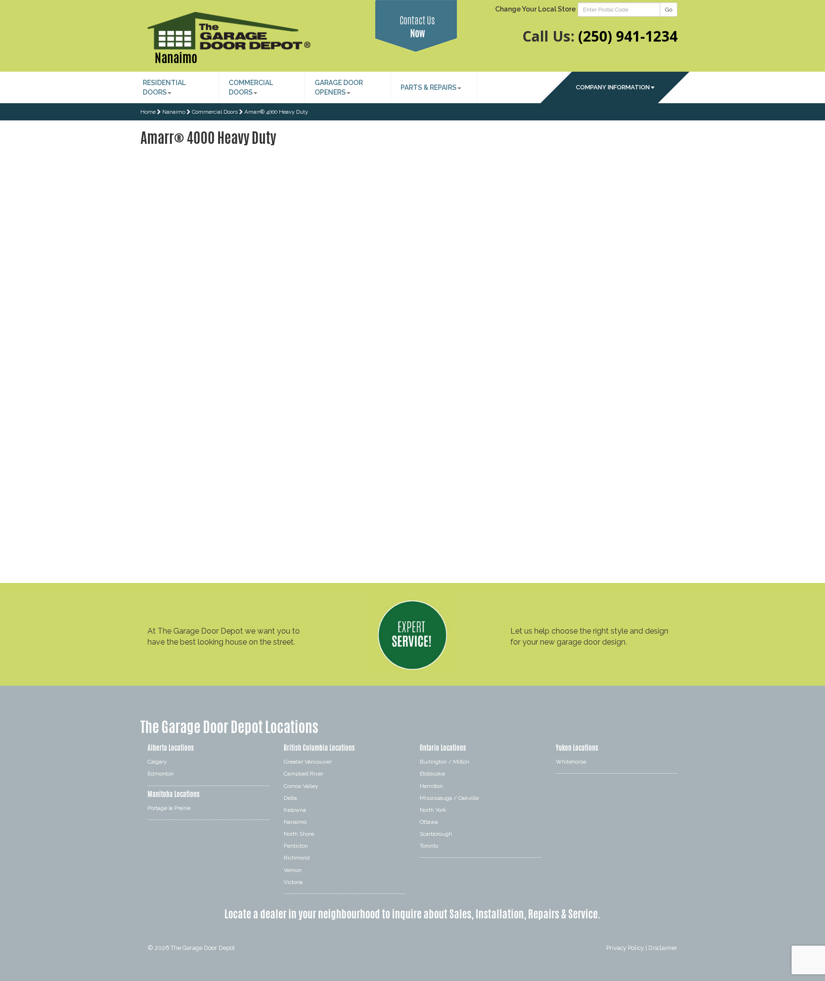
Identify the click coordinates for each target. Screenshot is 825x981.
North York (433, 810)
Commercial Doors (251, 87)
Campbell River (303, 773)
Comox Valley (301, 786)
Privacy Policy (625, 947)
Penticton (296, 845)
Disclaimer (662, 947)
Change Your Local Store (535, 9)
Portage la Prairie (169, 808)
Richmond (297, 857)
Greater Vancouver (308, 761)
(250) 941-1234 (627, 36)
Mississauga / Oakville (449, 798)
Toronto (429, 845)
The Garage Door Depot (202, 947)
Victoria (293, 882)
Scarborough (436, 833)
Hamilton (431, 786)
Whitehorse (571, 761)
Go (668, 9)
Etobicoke (432, 773)
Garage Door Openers (339, 87)
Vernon (293, 870)
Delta (290, 798)
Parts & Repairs (428, 87)
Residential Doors (164, 87)
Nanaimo (176, 58)
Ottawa (429, 822)
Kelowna (295, 810)
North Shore (299, 833)
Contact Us (417, 26)
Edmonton (161, 773)
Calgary (157, 761)
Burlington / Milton (444, 761)
